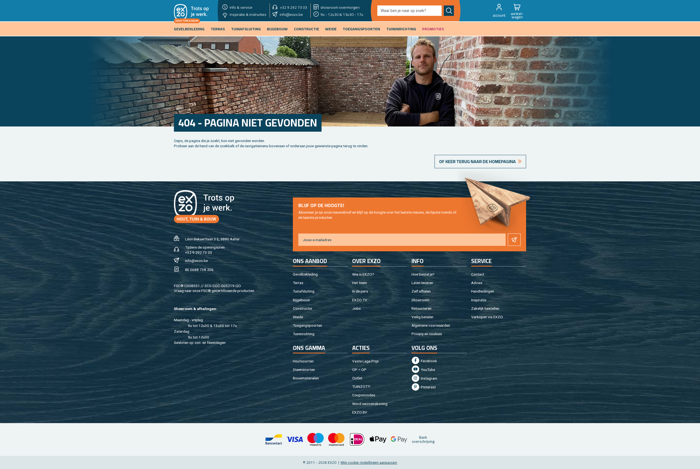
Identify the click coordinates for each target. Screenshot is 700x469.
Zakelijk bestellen (485, 308)
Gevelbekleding (305, 274)
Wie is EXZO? (363, 274)
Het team (359, 283)
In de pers (360, 291)
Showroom (420, 300)
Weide (298, 317)
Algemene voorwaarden (431, 325)
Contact (477, 274)
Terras (298, 283)
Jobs (356, 308)
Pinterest (428, 387)
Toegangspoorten (307, 325)
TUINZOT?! (361, 386)
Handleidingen (482, 291)
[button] (499, 10)
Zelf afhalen (421, 291)
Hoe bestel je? (423, 274)
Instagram (428, 378)
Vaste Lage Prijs (365, 361)
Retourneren (421, 308)
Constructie (302, 308)
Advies (476, 283)
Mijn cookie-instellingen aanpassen (369, 462)
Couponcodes (363, 395)
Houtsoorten (303, 361)
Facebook (428, 361)
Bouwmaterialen (306, 378)
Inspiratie (478, 300)
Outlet (357, 378)
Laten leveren (422, 283)
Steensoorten (304, 369)
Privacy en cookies (427, 334)
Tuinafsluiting (303, 291)
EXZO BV (359, 412)
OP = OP (359, 369)
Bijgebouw (301, 300)
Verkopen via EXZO (487, 317)
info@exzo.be (196, 260)
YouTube (427, 369)
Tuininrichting (303, 334)
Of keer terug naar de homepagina (477, 161)
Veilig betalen (422, 317)
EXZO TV (359, 300)
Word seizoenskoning (369, 404)
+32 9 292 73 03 (198, 252)
